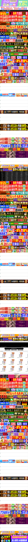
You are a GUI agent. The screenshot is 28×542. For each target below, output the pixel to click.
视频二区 (2, 173)
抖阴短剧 (26, 180)
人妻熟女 (21, 173)
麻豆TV (12, 177)
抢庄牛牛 (12, 176)
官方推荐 (2, 176)
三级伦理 (7, 173)
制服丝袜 (26, 173)
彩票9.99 (21, 176)
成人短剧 (17, 180)
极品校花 (21, 180)
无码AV (2, 177)
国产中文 (7, 180)
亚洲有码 (4, 341)
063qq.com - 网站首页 (6, 10)
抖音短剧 (7, 177)
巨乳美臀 (17, 173)
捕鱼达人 (7, 176)
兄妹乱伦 (12, 180)
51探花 (17, 177)
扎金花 (26, 176)
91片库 (21, 177)
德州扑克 (17, 176)
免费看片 (2, 180)
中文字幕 (12, 173)
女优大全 (26, 177)
